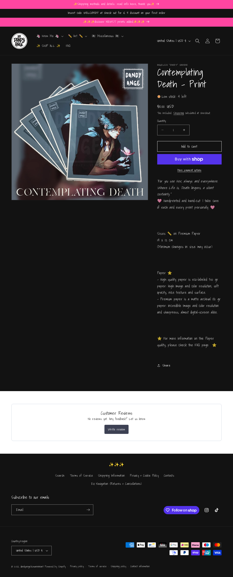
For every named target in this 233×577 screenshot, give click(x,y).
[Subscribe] (88, 509)
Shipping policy (118, 566)
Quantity (161, 121)
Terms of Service (81, 475)
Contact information (139, 566)
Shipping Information (111, 475)
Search (60, 475)
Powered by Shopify (55, 566)
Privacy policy (77, 566)
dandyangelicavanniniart (32, 566)
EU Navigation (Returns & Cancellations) (116, 483)
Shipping (178, 113)
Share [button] (166, 365)
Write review (116, 429)
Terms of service (97, 566)
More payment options (189, 170)
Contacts (169, 475)
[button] (50, 36)
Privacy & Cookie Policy (144, 475)
